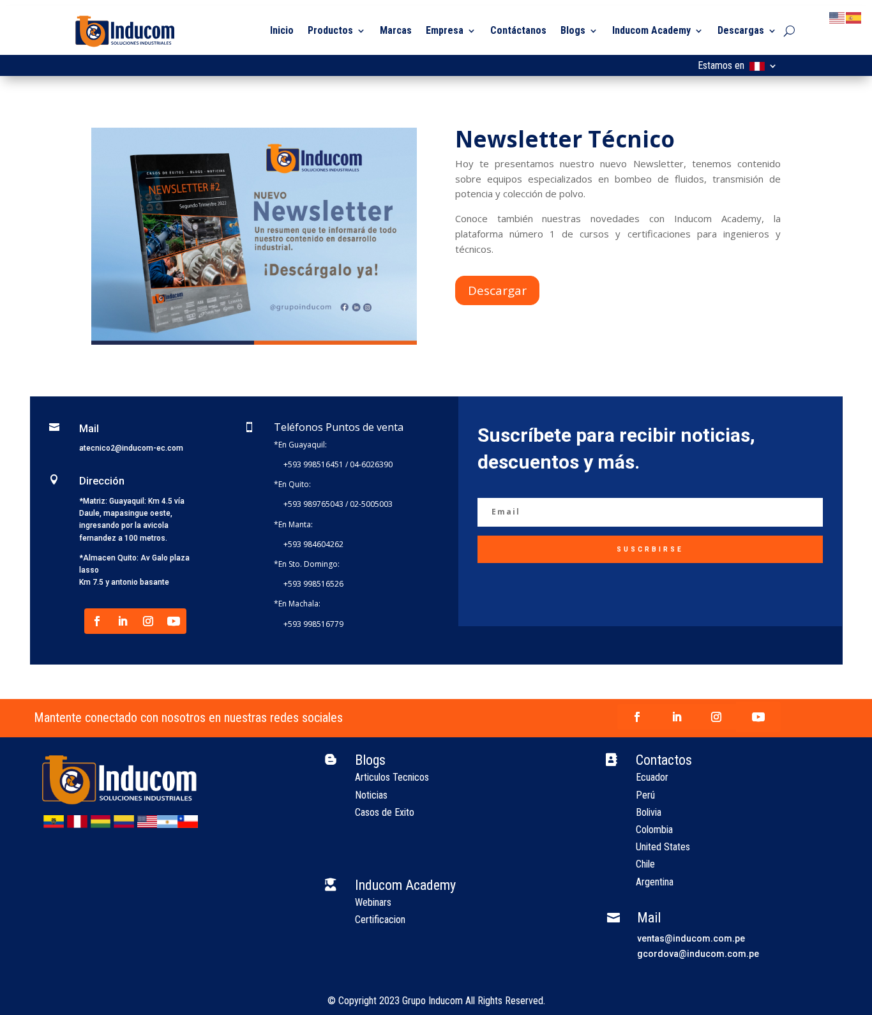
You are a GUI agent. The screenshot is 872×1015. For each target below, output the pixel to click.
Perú (645, 795)
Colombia (654, 829)
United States (663, 847)
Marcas (396, 30)
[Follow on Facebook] (97, 621)
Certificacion (380, 920)
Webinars (373, 902)
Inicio (282, 30)
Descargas (741, 30)
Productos (330, 30)
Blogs (572, 30)
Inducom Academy (651, 30)
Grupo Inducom (432, 1001)
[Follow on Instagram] (148, 621)
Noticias (371, 795)
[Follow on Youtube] (173, 621)
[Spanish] (854, 17)
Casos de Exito (384, 812)
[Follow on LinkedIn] (122, 621)
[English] (837, 17)
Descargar (497, 290)
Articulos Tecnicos (392, 777)
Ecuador (652, 777)
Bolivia (648, 812)
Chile (645, 864)
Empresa (444, 30)
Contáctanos (518, 30)
